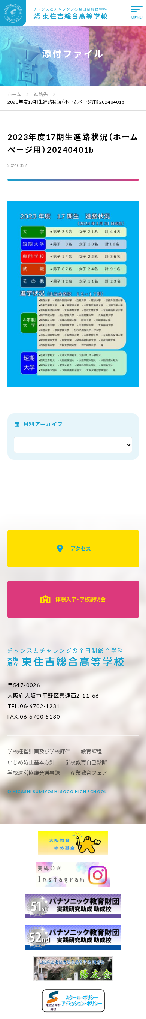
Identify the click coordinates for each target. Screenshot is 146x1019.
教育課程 (91, 751)
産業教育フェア (88, 773)
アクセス (80, 548)
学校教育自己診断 (86, 762)
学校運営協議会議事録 (33, 773)
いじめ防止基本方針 (31, 762)
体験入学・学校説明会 (80, 599)
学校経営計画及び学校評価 (38, 751)
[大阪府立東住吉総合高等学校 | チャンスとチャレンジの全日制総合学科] (54, 13)
